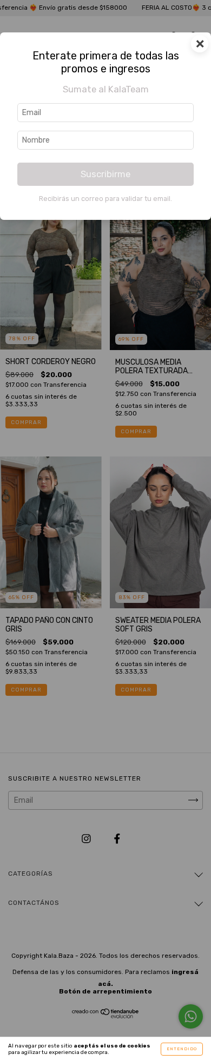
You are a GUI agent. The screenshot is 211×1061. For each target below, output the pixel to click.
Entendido (182, 1048)
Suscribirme (105, 174)
